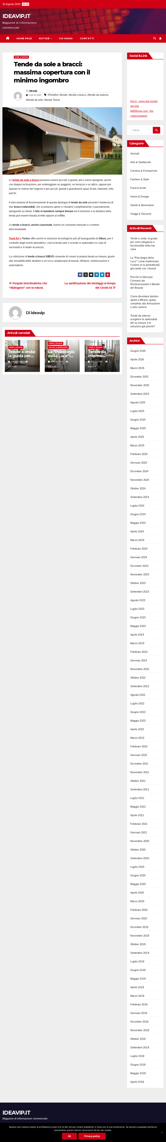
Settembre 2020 (139, 858)
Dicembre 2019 (139, 927)
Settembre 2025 (139, 394)
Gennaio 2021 (138, 832)
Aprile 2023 (137, 634)
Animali (134, 153)
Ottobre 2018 (138, 1039)
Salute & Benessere (58, 347)
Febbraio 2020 (139, 910)
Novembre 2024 (139, 480)
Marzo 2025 (137, 445)
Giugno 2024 (138, 514)
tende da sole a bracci (25, 180)
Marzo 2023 (137, 643)
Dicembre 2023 (139, 566)
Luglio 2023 (137, 609)
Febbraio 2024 (139, 548)
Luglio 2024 (137, 505)
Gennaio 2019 (138, 1013)
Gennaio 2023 (138, 660)
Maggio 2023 (138, 626)
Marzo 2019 (137, 996)
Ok (69, 1136)
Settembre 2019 (139, 953)
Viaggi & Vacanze (140, 213)
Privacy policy (92, 1136)
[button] (154, 38)
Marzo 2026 (137, 368)
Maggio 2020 (138, 884)
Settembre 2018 (139, 1047)
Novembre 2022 (139, 669)
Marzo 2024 (137, 540)
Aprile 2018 (137, 1082)
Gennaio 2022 (138, 755)
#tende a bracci (77, 94)
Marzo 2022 (137, 738)
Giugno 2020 (138, 875)
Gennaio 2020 (138, 918)
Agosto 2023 (137, 600)
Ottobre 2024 (138, 488)
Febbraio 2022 (139, 746)
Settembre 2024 (139, 497)
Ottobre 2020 (138, 849)
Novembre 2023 (139, 574)
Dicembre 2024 (139, 471)
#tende (63, 94)
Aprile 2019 (137, 987)
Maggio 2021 (138, 806)
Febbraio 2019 (139, 1004)
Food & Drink (138, 188)
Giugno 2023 (138, 617)
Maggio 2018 (138, 1073)
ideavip (33, 90)
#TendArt (53, 94)
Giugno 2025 (138, 419)
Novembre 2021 (139, 772)
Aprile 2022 (137, 729)
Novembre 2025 (139, 385)
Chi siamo (66, 38)
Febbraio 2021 (139, 824)
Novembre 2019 (139, 935)
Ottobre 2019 (138, 944)
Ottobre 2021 (138, 781)
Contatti (87, 38)
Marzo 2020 (137, 901)
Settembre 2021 (139, 789)
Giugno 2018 (138, 1064)
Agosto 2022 (137, 695)
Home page (24, 38)
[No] (162, 1132)
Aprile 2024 (137, 531)
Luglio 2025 (137, 411)
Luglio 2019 (137, 961)
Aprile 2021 (137, 815)
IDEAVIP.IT (16, 16)
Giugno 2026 (138, 351)
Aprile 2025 (137, 437)
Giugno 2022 (138, 712)
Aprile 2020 (137, 892)
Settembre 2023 (139, 591)
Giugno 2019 (138, 970)
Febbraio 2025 (139, 454)
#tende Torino (52, 99)
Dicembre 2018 (139, 1021)
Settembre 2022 (139, 686)
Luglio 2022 (137, 703)
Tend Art (14, 238)
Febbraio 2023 (139, 652)
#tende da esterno (98, 94)
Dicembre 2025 (139, 376)
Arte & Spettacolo (140, 162)
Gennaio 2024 (138, 557)
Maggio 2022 (138, 720)
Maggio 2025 (138, 428)
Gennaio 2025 (138, 462)
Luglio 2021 (137, 798)
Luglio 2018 (137, 1056)
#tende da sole (34, 99)
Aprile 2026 (137, 359)
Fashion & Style (139, 179)
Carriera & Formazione (143, 170)
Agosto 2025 (137, 402)
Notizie (44, 38)
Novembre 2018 (139, 1030)
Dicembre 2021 (139, 763)
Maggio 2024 (138, 523)
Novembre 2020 (139, 841)
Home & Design (21, 57)
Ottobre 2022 (138, 677)
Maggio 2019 (138, 978)
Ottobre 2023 (138, 583)
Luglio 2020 (137, 867)
